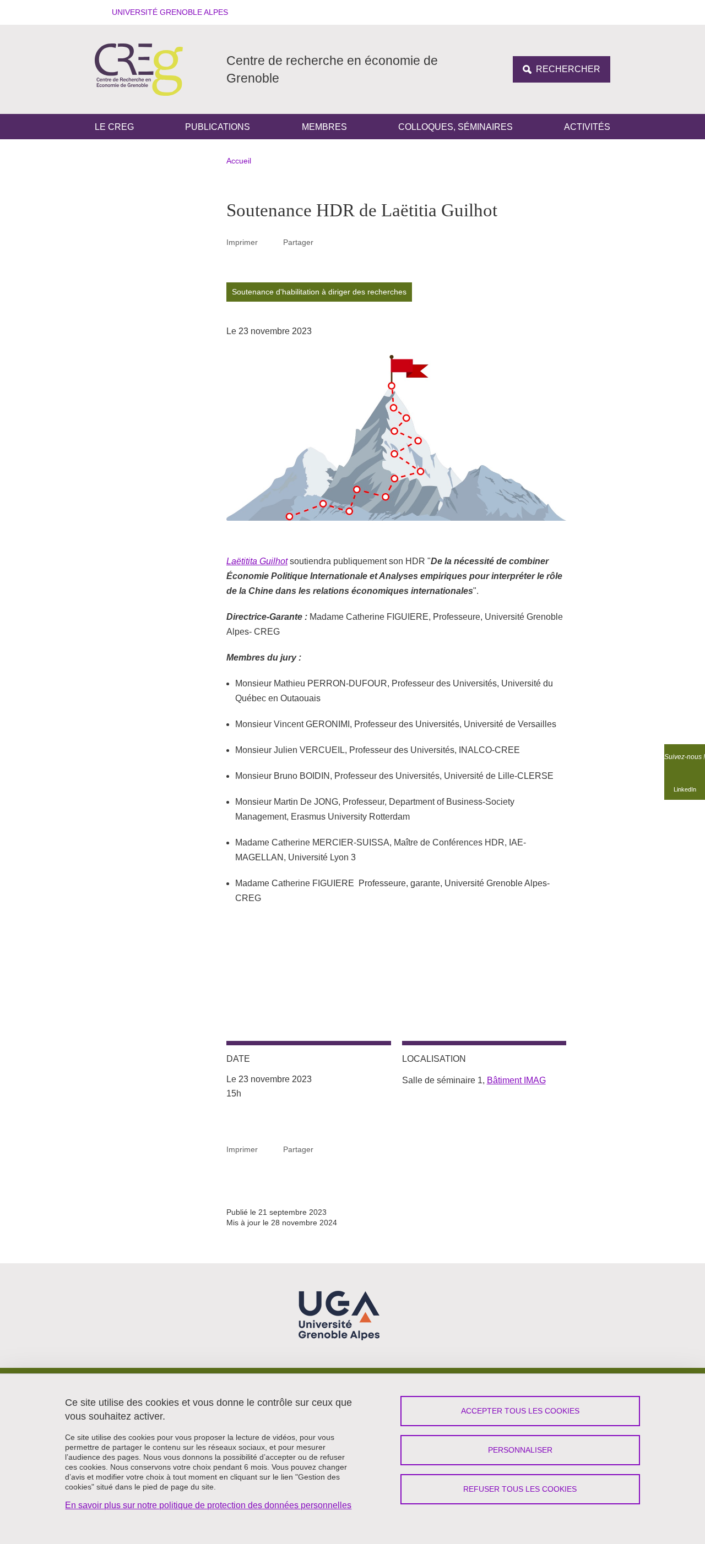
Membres (324, 127)
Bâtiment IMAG (516, 1080)
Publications (217, 127)
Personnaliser (520, 1449)
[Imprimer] (270, 242)
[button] (166, 12)
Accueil (238, 160)
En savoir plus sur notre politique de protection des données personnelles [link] (208, 1505)
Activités (587, 127)
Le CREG (114, 127)
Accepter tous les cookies (520, 1410)
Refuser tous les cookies (520, 1489)
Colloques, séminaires (455, 127)
